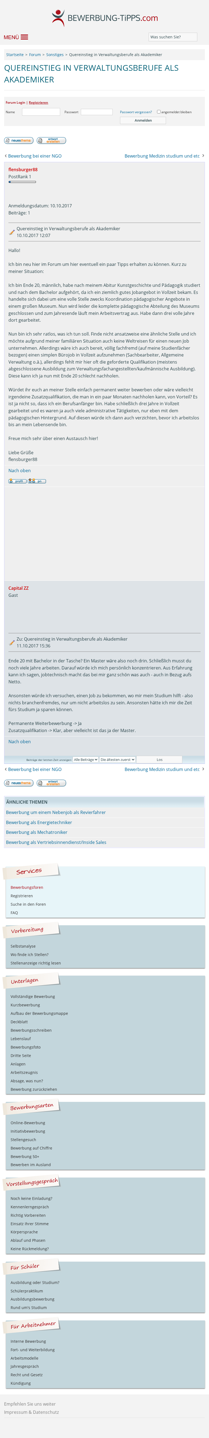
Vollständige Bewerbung (33, 996)
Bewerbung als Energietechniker (39, 822)
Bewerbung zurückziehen (34, 1089)
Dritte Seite (21, 1055)
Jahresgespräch (25, 1366)
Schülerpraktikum (27, 1290)
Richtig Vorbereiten (28, 1215)
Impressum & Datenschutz (31, 1412)
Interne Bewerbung (28, 1341)
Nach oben (19, 471)
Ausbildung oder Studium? (35, 1282)
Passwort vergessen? (136, 112)
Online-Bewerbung (28, 1122)
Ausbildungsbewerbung (32, 1299)
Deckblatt (19, 1021)
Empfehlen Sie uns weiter (30, 1404)
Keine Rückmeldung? (30, 1248)
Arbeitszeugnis (24, 1072)
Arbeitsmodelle (24, 1358)
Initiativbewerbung (28, 1131)
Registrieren (38, 102)
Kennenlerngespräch (30, 1206)
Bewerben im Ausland (31, 1164)
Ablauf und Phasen (28, 1240)
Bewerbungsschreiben (31, 1030)
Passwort (71, 112)
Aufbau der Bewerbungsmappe (39, 1013)
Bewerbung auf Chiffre (31, 1148)
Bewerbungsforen (27, 887)
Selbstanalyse (23, 946)
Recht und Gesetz (27, 1374)
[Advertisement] (104, 534)
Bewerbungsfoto (26, 1047)
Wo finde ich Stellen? (29, 954)
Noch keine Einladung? (31, 1198)
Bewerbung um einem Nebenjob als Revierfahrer (56, 812)
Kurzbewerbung (25, 1004)
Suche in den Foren (28, 904)
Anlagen (18, 1064)
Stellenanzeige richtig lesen (36, 963)
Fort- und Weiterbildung (33, 1349)
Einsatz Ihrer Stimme (30, 1223)
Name (10, 112)
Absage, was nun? (27, 1080)
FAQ (14, 912)
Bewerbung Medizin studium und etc (162, 156)
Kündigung (21, 1383)
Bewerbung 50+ (25, 1156)
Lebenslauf (21, 1038)
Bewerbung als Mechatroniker (36, 832)
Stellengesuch (23, 1139)
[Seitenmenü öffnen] (13, 37)
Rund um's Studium (29, 1307)
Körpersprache (24, 1231)
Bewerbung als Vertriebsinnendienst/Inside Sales (56, 842)
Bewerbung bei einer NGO (35, 156)
